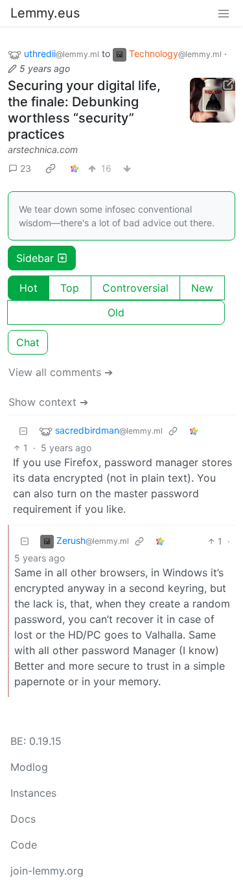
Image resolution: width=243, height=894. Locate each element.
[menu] (223, 13)
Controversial (135, 287)
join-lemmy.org (47, 870)
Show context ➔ (48, 401)
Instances (33, 792)
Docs (23, 818)
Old (116, 312)
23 (25, 168)
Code (23, 844)
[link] (50, 168)
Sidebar (35, 258)
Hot (28, 287)
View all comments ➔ (60, 372)
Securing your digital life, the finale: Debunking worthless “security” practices (84, 110)
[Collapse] (23, 431)
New (202, 287)
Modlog (29, 766)
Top (69, 287)
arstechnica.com (43, 149)
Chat (28, 342)
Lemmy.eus (45, 13)
